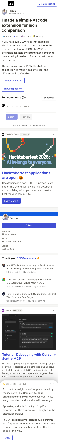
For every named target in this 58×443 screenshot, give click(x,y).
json (16, 36)
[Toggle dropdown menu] (54, 134)
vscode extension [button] (13, 80)
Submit (11, 116)
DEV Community (26, 258)
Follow (29, 225)
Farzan (12, 10)
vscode (7, 36)
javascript (38, 36)
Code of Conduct (20, 125)
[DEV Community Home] (11, 3)
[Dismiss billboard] (54, 384)
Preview (26, 116)
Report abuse (39, 125)
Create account (47, 3)
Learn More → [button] (11, 201)
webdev (26, 36)
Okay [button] (7, 437)
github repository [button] (13, 88)
